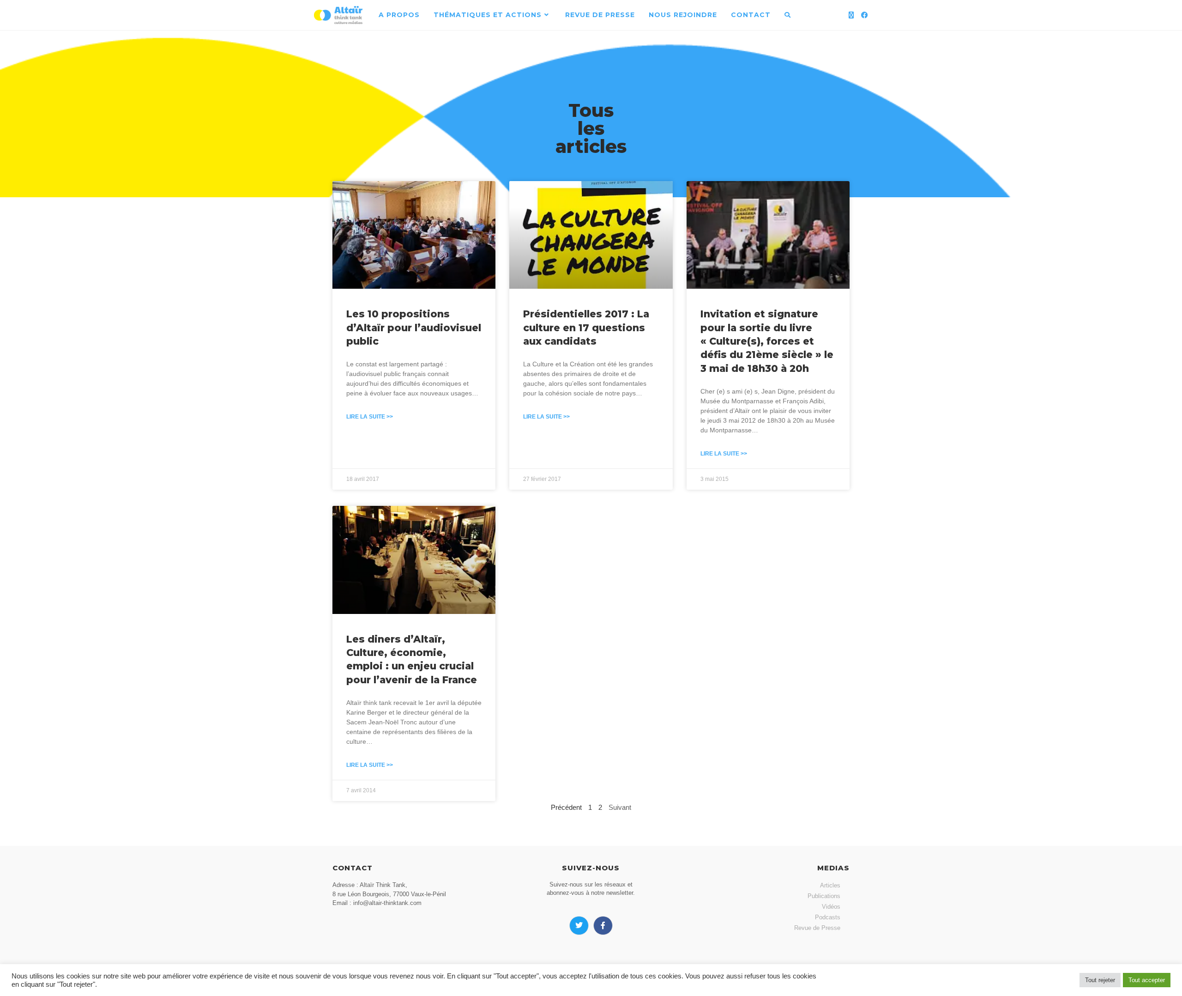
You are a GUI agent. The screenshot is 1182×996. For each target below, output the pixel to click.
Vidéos (831, 906)
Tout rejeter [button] (1100, 980)
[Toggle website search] (787, 15)
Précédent (566, 807)
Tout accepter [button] (1146, 980)
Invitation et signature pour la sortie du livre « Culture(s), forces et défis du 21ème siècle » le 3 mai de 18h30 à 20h (766, 341)
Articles (830, 885)
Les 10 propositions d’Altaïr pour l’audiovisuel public (413, 327)
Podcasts (827, 917)
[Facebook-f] (603, 925)
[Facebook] (864, 15)
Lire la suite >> (369, 416)
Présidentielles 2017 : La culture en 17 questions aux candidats (586, 327)
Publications (824, 896)
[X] (851, 15)
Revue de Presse (817, 927)
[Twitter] (579, 925)
